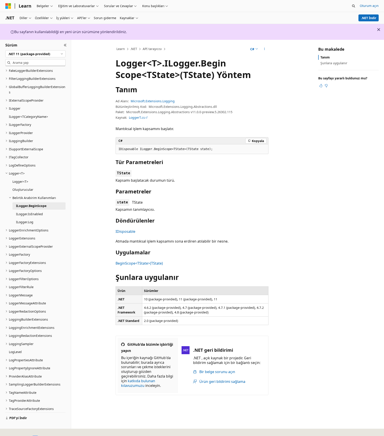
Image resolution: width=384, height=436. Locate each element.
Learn (120, 49)
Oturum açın (369, 6)
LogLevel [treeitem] (15, 352)
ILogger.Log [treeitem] (24, 222)
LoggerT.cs (137, 117)
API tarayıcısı (152, 49)
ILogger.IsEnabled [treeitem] (29, 214)
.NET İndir (368, 18)
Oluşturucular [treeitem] (22, 189)
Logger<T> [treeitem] (20, 181)
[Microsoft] (8, 6)
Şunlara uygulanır (333, 63)
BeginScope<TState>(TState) (139, 263)
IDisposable (125, 231)
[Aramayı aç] (353, 6)
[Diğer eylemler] (264, 49)
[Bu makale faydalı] (321, 85)
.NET (133, 49)
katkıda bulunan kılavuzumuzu (138, 383)
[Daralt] (65, 45)
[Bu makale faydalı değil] (326, 85)
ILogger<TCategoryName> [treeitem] (28, 117)
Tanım (325, 57)
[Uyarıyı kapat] (378, 29)
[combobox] (35, 53)
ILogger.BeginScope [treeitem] (31, 206)
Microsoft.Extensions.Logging (153, 101)
